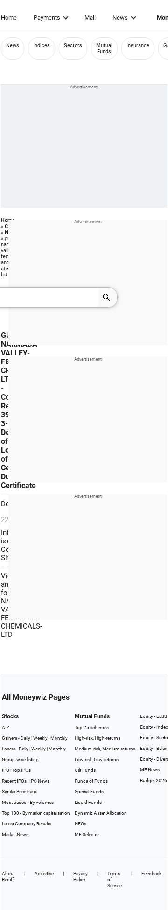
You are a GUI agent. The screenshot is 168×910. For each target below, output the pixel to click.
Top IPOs (21, 770)
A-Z (5, 727)
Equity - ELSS (153, 716)
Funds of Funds (91, 781)
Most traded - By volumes (28, 802)
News (120, 17)
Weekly (40, 738)
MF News (150, 770)
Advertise (44, 873)
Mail (90, 17)
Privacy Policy (80, 876)
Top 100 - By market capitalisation (36, 813)
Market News (15, 834)
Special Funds (89, 792)
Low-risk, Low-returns (97, 759)
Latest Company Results (26, 824)
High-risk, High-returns (97, 738)
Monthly (59, 738)
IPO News (39, 781)
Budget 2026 (153, 780)
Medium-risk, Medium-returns (105, 749)
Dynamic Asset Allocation (101, 813)
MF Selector (87, 834)
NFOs (80, 824)
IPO (5, 770)
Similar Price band (20, 792)
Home (9, 17)
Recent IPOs (14, 781)
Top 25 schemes (92, 727)
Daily (25, 738)
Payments (47, 17)
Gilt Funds (85, 770)
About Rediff (8, 876)
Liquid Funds (88, 802)
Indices (41, 45)
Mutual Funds (104, 48)
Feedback (151, 873)
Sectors (73, 45)
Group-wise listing (20, 759)
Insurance (137, 45)
